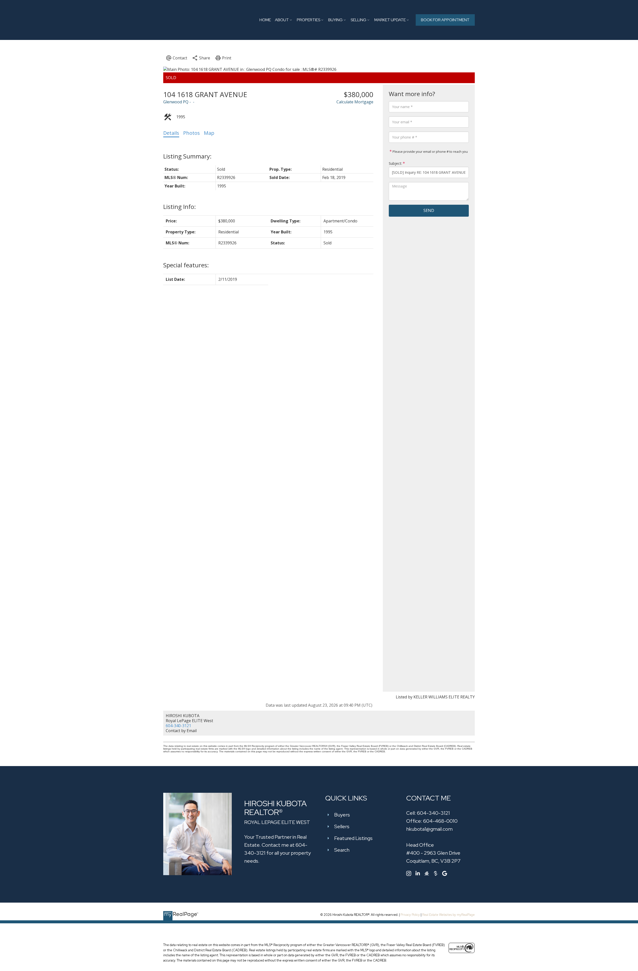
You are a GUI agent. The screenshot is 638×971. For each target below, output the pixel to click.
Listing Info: (179, 206)
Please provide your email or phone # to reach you (430, 151)
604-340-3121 (178, 725)
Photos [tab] (191, 133)
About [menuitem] (282, 19)
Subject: (395, 163)
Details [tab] (171, 133)
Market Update (390, 19)
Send (428, 210)
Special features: (186, 265)
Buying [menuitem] (335, 19)
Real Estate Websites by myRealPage (448, 915)
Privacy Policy (410, 915)
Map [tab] (209, 133)
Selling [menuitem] (358, 19)
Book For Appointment (445, 19)
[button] (445, 20)
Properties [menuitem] (308, 19)
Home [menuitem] (265, 19)
